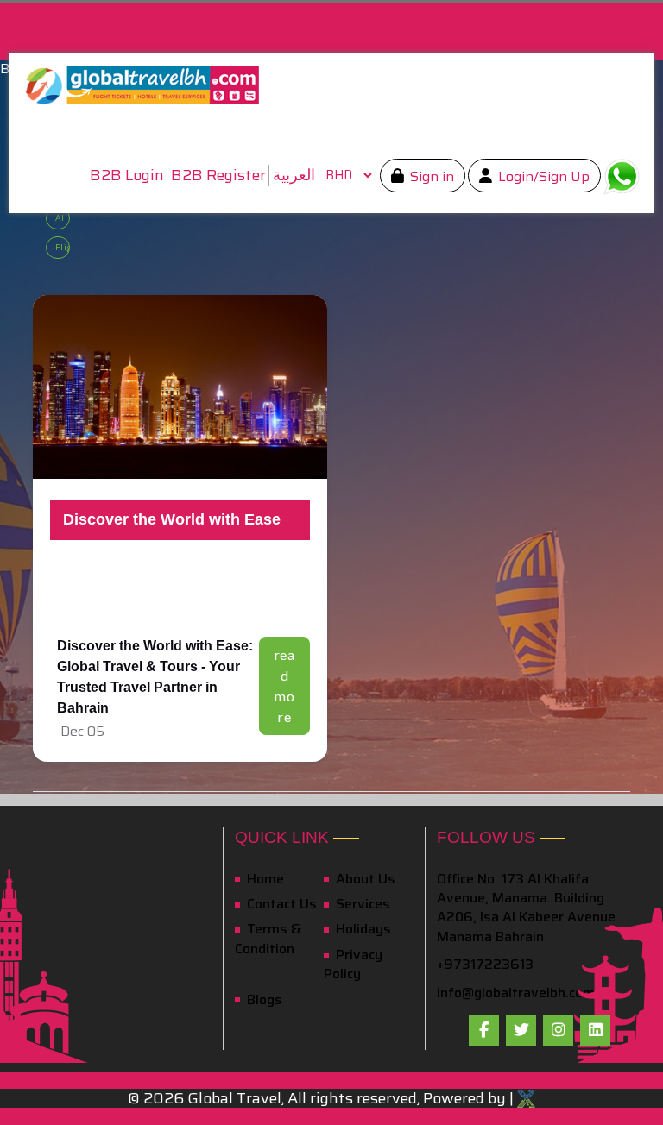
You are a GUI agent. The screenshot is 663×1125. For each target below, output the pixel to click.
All (61, 218)
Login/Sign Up (542, 176)
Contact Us (280, 903)
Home (263, 878)
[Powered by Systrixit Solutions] (526, 1098)
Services (361, 903)
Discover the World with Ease (172, 519)
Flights (62, 247)
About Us (363, 878)
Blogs (262, 999)
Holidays (361, 929)
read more (285, 685)
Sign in (430, 176)
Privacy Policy (353, 964)
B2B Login (127, 175)
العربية (294, 175)
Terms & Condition (268, 938)
